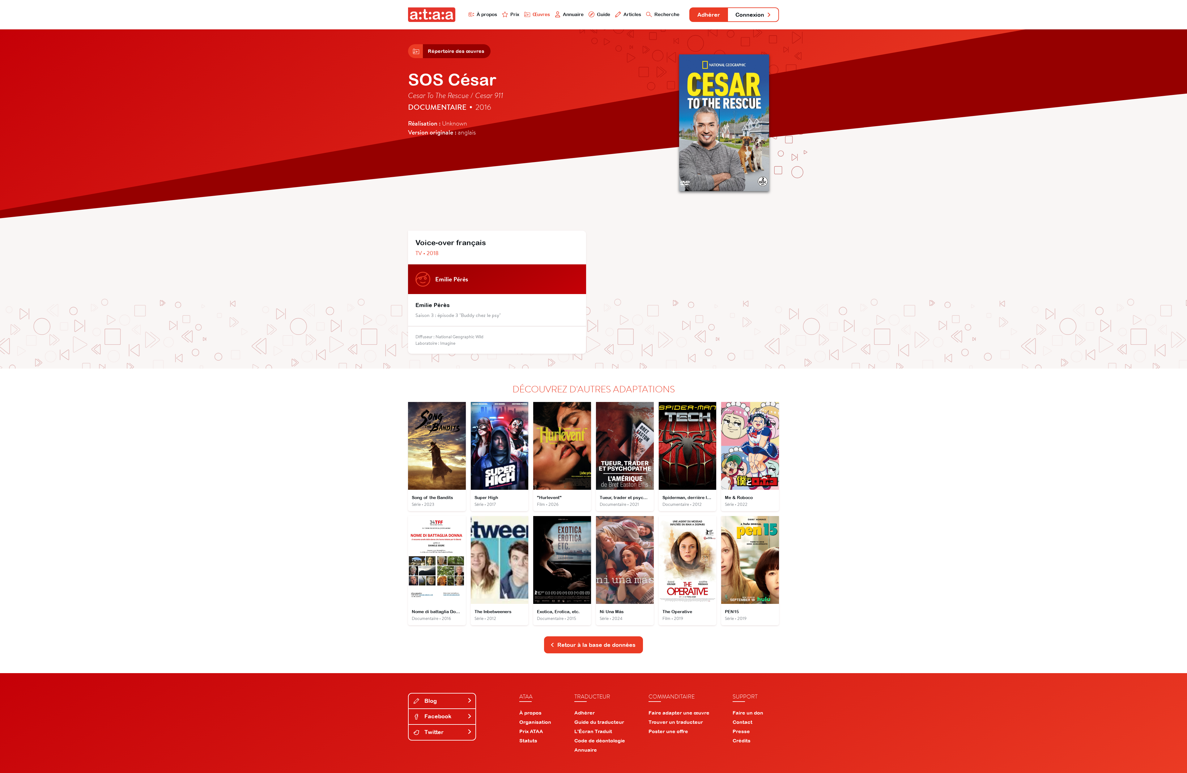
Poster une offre (668, 731)
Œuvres (541, 14)
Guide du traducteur (599, 722)
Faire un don (748, 712)
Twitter (433, 732)
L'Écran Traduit (593, 731)
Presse (741, 731)
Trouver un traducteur (676, 722)
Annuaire (573, 14)
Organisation (535, 722)
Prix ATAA (531, 731)
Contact (742, 722)
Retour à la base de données (596, 645)
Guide (603, 14)
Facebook (437, 716)
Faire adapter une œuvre (679, 712)
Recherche (666, 14)
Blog (430, 701)
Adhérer (708, 14)
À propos (487, 14)
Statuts (528, 740)
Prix (514, 14)
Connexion (749, 14)
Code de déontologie (599, 740)
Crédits (742, 740)
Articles (632, 14)
